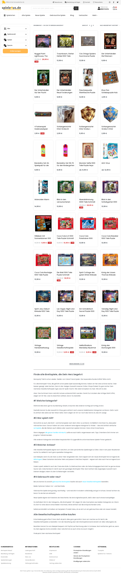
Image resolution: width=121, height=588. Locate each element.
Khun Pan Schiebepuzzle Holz (110, 91)
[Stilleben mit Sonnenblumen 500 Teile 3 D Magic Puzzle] (43, 223)
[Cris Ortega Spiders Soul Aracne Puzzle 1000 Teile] (88, 41)
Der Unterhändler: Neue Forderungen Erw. (64, 91)
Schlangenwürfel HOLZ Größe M (64, 127)
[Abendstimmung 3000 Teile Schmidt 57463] (88, 187)
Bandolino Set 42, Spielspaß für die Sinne (42, 164)
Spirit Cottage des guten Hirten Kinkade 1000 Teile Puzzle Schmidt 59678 (88, 273)
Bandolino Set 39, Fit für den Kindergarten (65, 164)
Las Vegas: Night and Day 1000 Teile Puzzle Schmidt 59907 (65, 310)
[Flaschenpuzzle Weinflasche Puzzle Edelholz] (88, 77)
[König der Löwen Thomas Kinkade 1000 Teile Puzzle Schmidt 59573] (110, 260)
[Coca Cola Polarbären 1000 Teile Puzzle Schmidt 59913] (88, 223)
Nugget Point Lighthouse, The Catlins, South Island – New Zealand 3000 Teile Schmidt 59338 (43, 54)
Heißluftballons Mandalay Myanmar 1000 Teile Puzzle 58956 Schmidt (87, 346)
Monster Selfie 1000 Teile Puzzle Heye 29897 (87, 164)
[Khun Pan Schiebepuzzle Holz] (110, 77)
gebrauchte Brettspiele (61, 482)
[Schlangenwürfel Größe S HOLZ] (110, 114)
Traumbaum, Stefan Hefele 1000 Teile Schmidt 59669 (65, 54)
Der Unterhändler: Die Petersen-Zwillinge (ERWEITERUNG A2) (109, 54)
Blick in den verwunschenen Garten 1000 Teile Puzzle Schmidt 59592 (64, 200)
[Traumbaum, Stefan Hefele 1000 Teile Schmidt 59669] (65, 41)
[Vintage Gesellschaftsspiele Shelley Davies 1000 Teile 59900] (65, 333)
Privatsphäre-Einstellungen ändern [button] (82, 552)
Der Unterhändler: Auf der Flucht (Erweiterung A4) (42, 91)
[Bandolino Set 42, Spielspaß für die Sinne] (43, 150)
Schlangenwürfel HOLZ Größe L (86, 127)
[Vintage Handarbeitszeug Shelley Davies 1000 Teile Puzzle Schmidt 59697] (43, 333)
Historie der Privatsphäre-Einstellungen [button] (82, 557)
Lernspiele (37, 428)
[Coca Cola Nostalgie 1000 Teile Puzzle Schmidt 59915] (43, 260)
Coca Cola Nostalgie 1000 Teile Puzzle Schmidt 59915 (43, 273)
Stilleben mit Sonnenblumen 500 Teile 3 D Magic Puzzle (43, 237)
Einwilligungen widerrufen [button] (82, 561)
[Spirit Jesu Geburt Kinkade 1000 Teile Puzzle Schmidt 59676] (43, 296)
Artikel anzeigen (15, 51)
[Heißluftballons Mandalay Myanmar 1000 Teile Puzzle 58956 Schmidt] (88, 333)
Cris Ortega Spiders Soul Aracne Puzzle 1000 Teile (87, 54)
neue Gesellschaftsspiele (91, 482)
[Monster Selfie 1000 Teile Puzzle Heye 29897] (88, 150)
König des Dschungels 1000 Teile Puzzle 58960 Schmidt (109, 346)
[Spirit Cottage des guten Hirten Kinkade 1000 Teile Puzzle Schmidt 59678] (88, 260)
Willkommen (104, 7)
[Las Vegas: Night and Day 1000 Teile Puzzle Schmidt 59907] (65, 296)
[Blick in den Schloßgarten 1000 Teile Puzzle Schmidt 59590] (110, 187)
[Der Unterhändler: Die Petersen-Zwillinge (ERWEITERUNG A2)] (110, 41)
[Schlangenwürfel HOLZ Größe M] (65, 114)
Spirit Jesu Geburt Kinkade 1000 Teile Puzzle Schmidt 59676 (42, 310)
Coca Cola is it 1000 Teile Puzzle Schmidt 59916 (65, 237)
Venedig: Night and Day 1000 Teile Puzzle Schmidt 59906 (110, 310)
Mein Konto (104, 9)
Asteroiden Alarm (42, 199)
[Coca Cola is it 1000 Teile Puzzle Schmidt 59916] (65, 223)
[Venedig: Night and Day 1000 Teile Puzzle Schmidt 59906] (110, 296)
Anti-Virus (106, 163)
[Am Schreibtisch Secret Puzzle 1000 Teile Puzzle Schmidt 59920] (88, 296)
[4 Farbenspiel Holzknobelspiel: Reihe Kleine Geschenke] (43, 114)
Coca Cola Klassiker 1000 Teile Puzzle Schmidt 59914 (110, 237)
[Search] (76, 8)
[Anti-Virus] (110, 150)
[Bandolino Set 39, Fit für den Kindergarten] (65, 150)
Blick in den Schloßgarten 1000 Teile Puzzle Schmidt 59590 (110, 200)
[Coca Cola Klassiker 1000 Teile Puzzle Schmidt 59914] (110, 223)
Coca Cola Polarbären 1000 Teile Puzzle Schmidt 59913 (87, 237)
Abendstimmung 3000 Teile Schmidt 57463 (87, 200)
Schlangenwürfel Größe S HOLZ (109, 127)
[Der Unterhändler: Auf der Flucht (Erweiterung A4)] (43, 77)
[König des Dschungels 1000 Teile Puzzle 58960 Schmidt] (110, 333)
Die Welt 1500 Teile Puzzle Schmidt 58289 (64, 273)
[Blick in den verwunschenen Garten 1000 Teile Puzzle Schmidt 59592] (65, 187)
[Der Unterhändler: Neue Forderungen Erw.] (65, 77)
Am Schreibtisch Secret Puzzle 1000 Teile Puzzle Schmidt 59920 (87, 310)
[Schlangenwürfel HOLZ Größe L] (88, 114)
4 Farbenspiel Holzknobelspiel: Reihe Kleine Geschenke (41, 127)
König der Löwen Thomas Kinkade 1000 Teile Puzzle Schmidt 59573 (109, 273)
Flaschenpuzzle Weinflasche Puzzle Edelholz (87, 91)
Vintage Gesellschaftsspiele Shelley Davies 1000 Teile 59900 (65, 346)
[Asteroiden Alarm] (43, 187)
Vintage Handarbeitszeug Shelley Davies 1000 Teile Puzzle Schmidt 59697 (43, 346)
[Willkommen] (98, 8)
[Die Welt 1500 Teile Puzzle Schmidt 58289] (65, 260)
